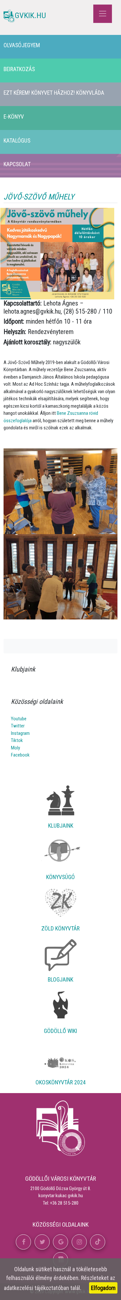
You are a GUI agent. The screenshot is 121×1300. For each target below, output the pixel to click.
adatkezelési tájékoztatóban (36, 1287)
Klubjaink (60, 825)
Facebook (20, 755)
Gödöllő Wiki (60, 1031)
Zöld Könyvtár (60, 928)
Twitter (18, 726)
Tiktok (17, 740)
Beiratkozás (19, 69)
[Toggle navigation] (102, 14)
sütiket (43, 1269)
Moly (15, 748)
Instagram (20, 733)
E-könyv (14, 116)
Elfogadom (103, 1287)
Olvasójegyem (22, 45)
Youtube (18, 719)
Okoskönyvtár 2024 (60, 1082)
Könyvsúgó (60, 877)
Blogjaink (60, 979)
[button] (23, 1242)
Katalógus (17, 140)
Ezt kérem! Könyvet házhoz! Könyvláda (54, 93)
